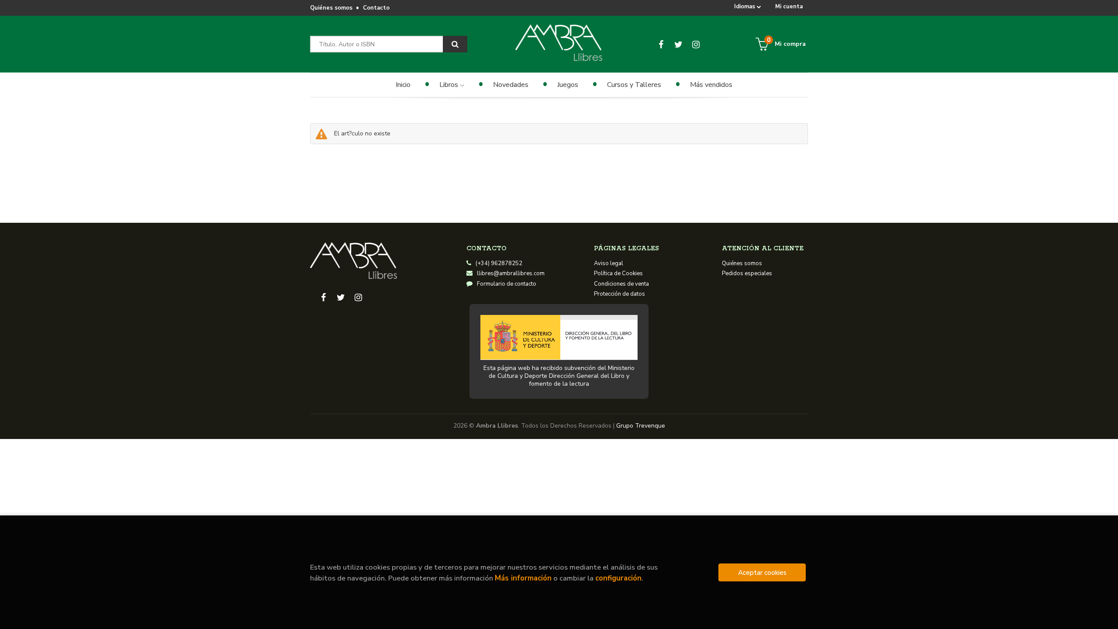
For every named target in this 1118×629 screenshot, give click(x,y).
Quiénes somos (331, 8)
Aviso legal (608, 263)
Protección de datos (619, 294)
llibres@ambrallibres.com (511, 273)
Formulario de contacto (506, 284)
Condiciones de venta (621, 284)
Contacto (376, 8)
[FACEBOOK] (661, 44)
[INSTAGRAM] (696, 44)
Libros (449, 85)
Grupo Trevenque (640, 426)
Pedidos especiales (747, 273)
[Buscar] (455, 44)
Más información (523, 578)
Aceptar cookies (762, 572)
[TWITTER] (678, 44)
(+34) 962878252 (499, 263)
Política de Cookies (618, 273)
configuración (618, 578)
